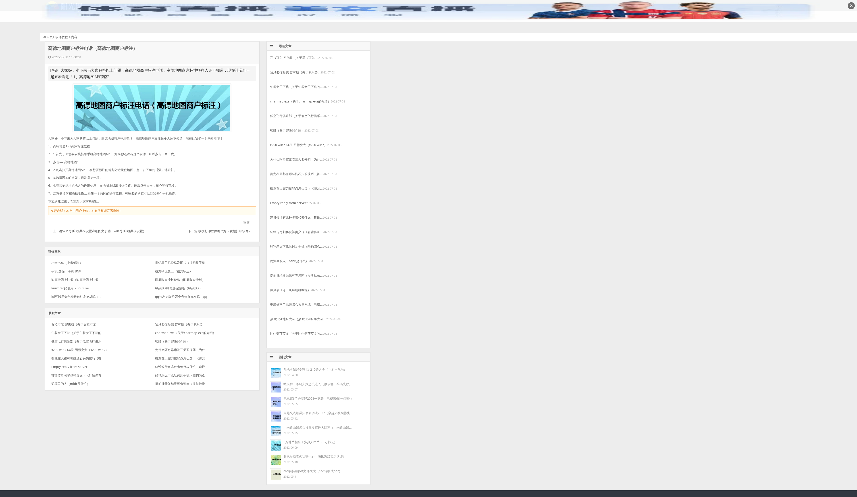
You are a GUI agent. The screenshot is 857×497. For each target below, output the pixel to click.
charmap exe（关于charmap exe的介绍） (185, 333)
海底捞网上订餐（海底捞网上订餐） (76, 280)
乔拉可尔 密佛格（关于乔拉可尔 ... (294, 58)
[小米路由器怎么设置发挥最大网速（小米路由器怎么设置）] (275, 430)
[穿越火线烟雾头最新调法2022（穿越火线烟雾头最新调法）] (275, 416)
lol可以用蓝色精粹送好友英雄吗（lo (76, 296)
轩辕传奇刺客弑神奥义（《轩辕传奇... (296, 232)
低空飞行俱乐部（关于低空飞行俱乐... (296, 116)
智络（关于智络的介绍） (172, 341)
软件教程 (61, 37)
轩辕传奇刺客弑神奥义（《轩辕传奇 (76, 375)
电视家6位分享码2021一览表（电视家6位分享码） (318, 398)
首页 (49, 37)
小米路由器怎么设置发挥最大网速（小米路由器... (317, 427)
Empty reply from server (69, 367)
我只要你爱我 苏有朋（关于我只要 (179, 324)
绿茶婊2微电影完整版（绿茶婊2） (178, 288)
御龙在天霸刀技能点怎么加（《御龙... (296, 188)
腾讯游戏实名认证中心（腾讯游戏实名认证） (314, 456)
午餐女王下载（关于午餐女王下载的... (296, 87)
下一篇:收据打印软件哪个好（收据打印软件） (220, 231)
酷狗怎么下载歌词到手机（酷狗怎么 (180, 375)
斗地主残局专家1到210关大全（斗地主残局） (315, 369)
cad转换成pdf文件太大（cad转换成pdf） (312, 471)
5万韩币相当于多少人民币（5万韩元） (310, 442)
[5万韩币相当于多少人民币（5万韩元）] (275, 445)
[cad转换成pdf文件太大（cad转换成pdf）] (275, 474)
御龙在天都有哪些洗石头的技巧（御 (76, 358)
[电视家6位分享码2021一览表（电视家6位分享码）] (275, 401)
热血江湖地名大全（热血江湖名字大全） (298, 319)
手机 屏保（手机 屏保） (67, 271)
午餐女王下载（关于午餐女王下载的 (76, 333)
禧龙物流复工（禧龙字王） (174, 271)
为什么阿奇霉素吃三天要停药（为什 (180, 350)
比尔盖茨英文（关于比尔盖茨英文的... (296, 333)
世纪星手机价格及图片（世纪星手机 (180, 263)
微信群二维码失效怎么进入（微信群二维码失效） (317, 384)
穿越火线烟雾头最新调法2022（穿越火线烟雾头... (318, 413)
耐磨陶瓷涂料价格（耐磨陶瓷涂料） (180, 280)
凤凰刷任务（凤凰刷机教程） (290, 290)
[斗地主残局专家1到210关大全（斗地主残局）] (275, 372)
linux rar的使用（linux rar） (71, 288)
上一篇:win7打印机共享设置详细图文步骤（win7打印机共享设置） (99, 231)
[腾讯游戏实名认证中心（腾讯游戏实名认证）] (275, 459)
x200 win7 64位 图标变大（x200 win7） (79, 350)
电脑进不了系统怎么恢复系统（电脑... (296, 304)
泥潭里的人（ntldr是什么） (70, 384)
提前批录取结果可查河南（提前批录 (180, 384)
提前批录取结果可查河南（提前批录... (296, 275)
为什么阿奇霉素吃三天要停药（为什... (296, 159)
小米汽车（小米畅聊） (67, 263)
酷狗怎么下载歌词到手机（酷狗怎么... (296, 246)
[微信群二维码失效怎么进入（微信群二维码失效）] (275, 387)
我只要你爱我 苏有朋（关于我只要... (295, 72)
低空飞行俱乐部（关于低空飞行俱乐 (76, 341)
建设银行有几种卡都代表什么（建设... (296, 217)
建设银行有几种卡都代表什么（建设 (180, 367)
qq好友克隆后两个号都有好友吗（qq (181, 296)
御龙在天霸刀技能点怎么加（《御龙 (180, 358)
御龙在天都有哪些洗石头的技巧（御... (296, 174)
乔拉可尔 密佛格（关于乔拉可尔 (73, 324)
